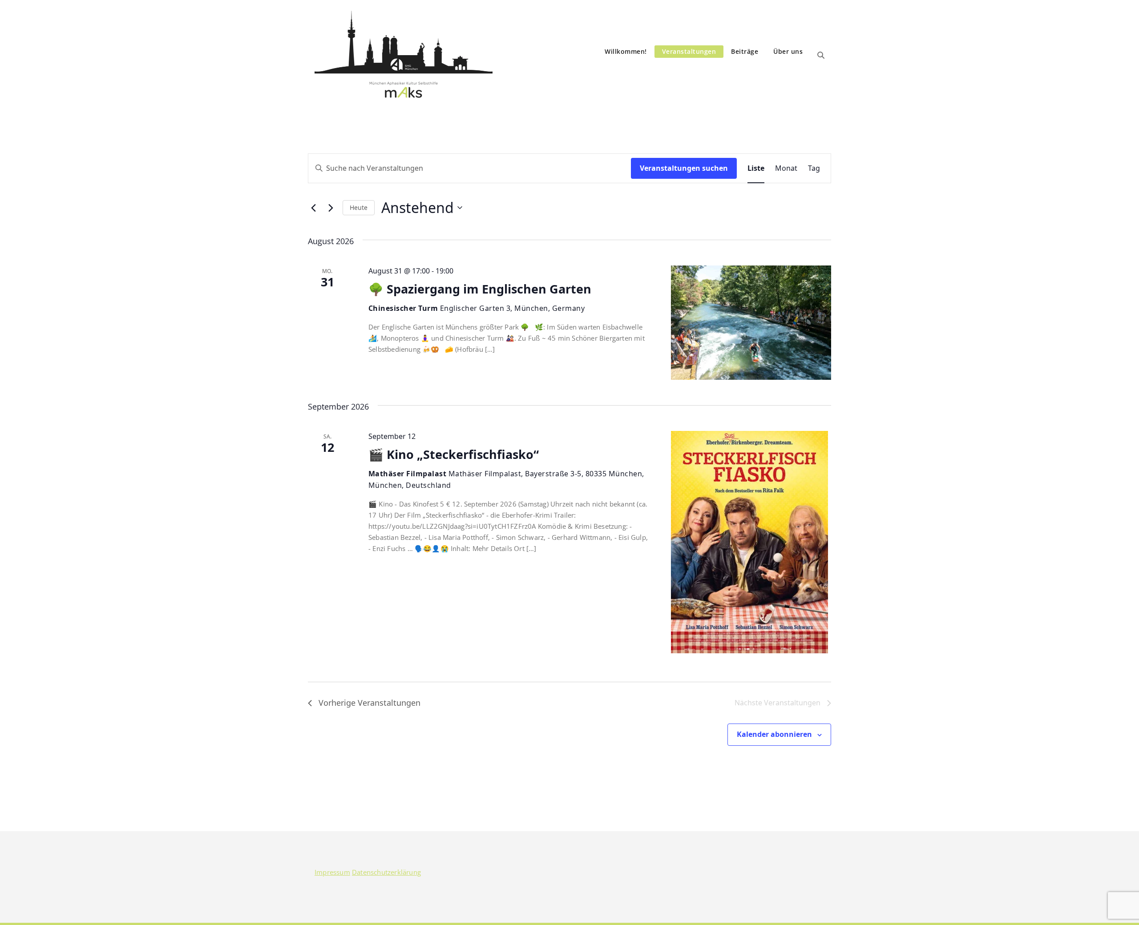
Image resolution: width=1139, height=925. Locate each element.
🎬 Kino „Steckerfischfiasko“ (453, 454)
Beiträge (744, 51)
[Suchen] (820, 55)
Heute (359, 207)
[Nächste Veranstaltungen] (330, 207)
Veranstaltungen (689, 51)
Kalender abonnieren (774, 734)
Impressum (332, 872)
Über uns (788, 51)
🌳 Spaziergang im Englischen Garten (479, 289)
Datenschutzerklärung (386, 872)
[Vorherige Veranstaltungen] (313, 207)
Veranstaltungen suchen (684, 168)
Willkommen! (626, 51)
